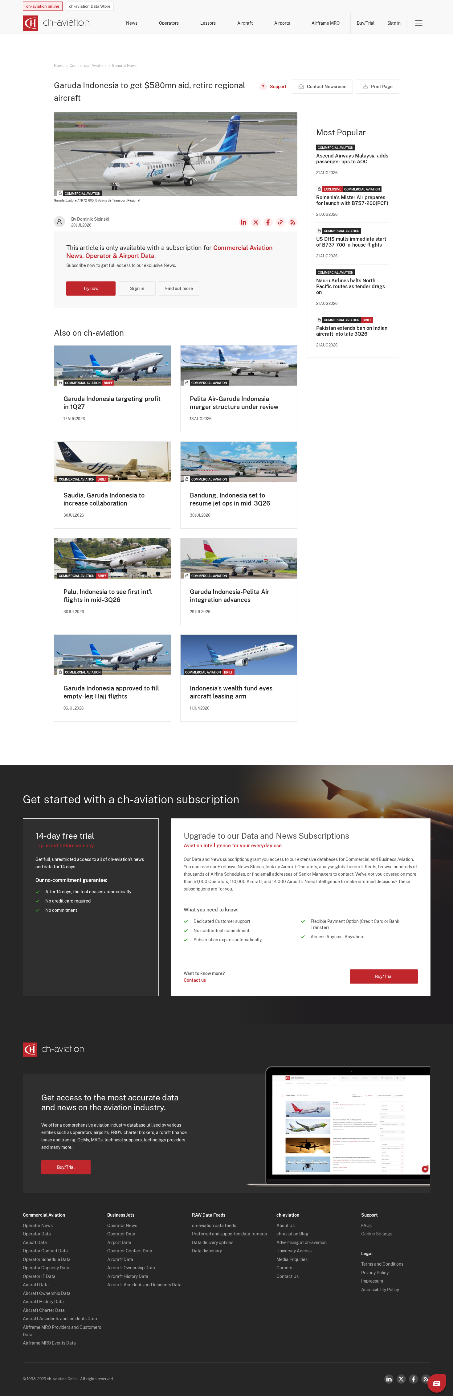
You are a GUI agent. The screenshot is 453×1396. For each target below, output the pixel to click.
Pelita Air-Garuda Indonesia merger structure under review (234, 403)
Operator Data (37, 1233)
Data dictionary (207, 1250)
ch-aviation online (42, 6)
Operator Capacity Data (46, 1267)
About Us (285, 1225)
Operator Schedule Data (47, 1259)
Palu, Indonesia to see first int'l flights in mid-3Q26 (107, 596)
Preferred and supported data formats (229, 1233)
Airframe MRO (326, 23)
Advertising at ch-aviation (301, 1242)
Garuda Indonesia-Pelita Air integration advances (229, 596)
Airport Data (35, 1242)
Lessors (208, 23)
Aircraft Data (36, 1284)
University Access (294, 1250)
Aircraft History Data (43, 1301)
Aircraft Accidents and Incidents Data (60, 1318)
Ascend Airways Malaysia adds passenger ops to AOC (352, 159)
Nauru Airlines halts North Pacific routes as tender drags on (350, 286)
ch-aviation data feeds (214, 1225)
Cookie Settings (376, 1234)
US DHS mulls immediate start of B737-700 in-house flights (351, 242)
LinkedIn (243, 222)
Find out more (179, 288)
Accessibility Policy (380, 1289)
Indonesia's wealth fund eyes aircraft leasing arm (231, 692)
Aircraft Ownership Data (47, 1293)
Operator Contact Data (45, 1250)
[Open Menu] (419, 23)
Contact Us (287, 1276)
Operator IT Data (39, 1276)
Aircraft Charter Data (44, 1310)
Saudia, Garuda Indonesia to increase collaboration (104, 499)
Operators (169, 23)
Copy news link (280, 222)
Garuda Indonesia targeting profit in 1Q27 (112, 403)
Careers (284, 1267)
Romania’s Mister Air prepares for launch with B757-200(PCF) (352, 200)
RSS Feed (292, 222)
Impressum (372, 1281)
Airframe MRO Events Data (49, 1343)
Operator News (38, 1225)
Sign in (394, 23)
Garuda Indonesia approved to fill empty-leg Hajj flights (111, 692)
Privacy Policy (375, 1272)
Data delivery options (212, 1242)
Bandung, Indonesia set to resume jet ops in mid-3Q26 (230, 499)
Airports (282, 23)
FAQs (366, 1225)
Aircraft (245, 23)
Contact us (195, 980)
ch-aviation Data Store (89, 6)
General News (124, 65)
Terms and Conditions (382, 1264)
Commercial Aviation (88, 65)
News (131, 23)
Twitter (401, 1379)
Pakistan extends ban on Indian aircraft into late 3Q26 (351, 331)
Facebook (268, 222)
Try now (91, 288)
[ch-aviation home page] (56, 23)
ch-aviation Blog (292, 1233)
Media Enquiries (292, 1259)
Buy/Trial (365, 23)
